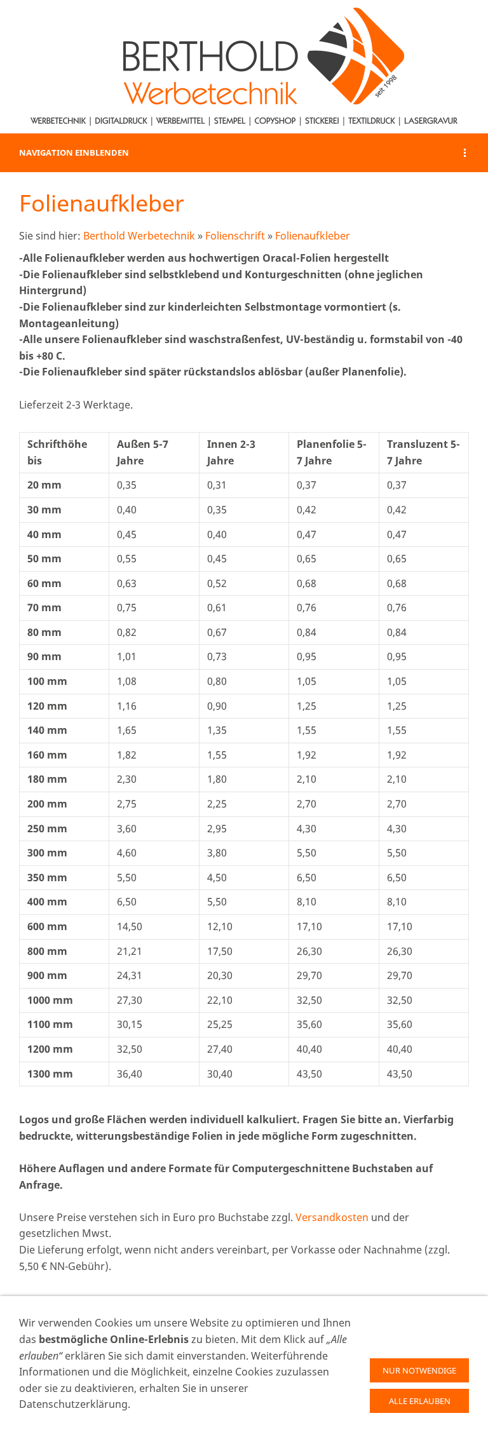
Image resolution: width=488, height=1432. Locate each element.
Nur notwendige (419, 1370)
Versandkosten (332, 1217)
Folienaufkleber (312, 236)
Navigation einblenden (74, 152)
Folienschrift (235, 236)
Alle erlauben (420, 1401)
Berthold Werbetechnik (139, 236)
